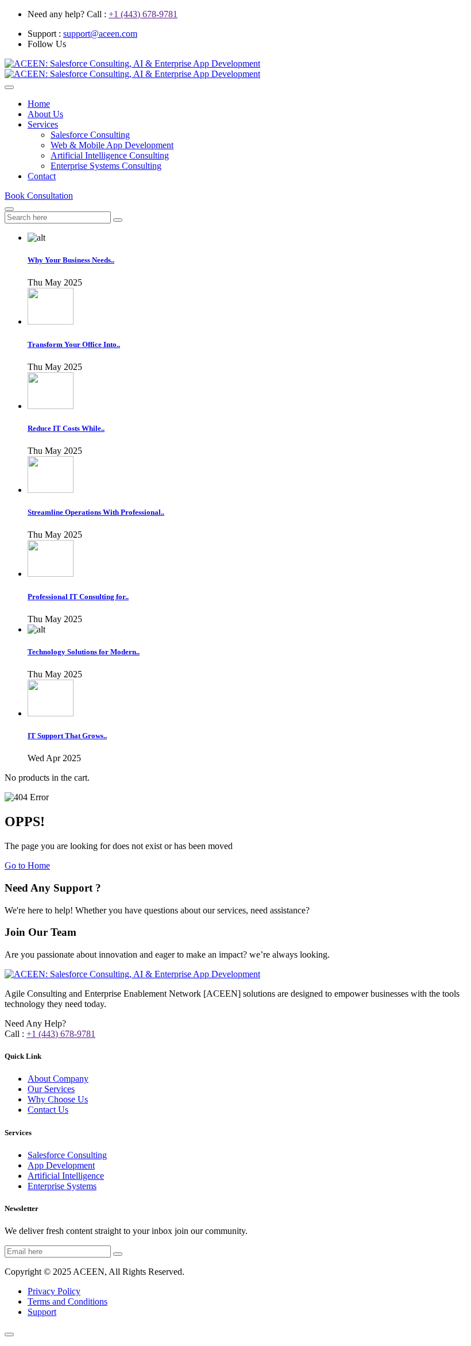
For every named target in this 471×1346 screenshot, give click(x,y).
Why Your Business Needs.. (71, 260)
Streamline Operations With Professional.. (96, 512)
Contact (42, 176)
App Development (61, 1165)
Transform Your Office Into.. (74, 344)
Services (43, 124)
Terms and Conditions (67, 1301)
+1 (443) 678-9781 (143, 14)
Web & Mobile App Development (112, 145)
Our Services (51, 1089)
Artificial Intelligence (66, 1176)
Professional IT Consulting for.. (78, 596)
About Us (45, 114)
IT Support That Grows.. (67, 735)
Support (42, 1312)
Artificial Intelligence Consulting (110, 155)
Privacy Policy (54, 1291)
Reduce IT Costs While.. (66, 428)
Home (39, 104)
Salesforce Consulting (90, 135)
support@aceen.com (100, 33)
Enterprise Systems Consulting (106, 166)
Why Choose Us (58, 1099)
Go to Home (27, 865)
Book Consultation (39, 195)
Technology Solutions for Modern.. (84, 651)
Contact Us (48, 1109)
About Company (58, 1078)
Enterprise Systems (62, 1186)
